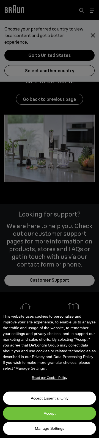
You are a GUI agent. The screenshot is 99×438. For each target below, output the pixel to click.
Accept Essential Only (49, 398)
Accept (50, 413)
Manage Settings (49, 428)
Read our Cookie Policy (49, 378)
